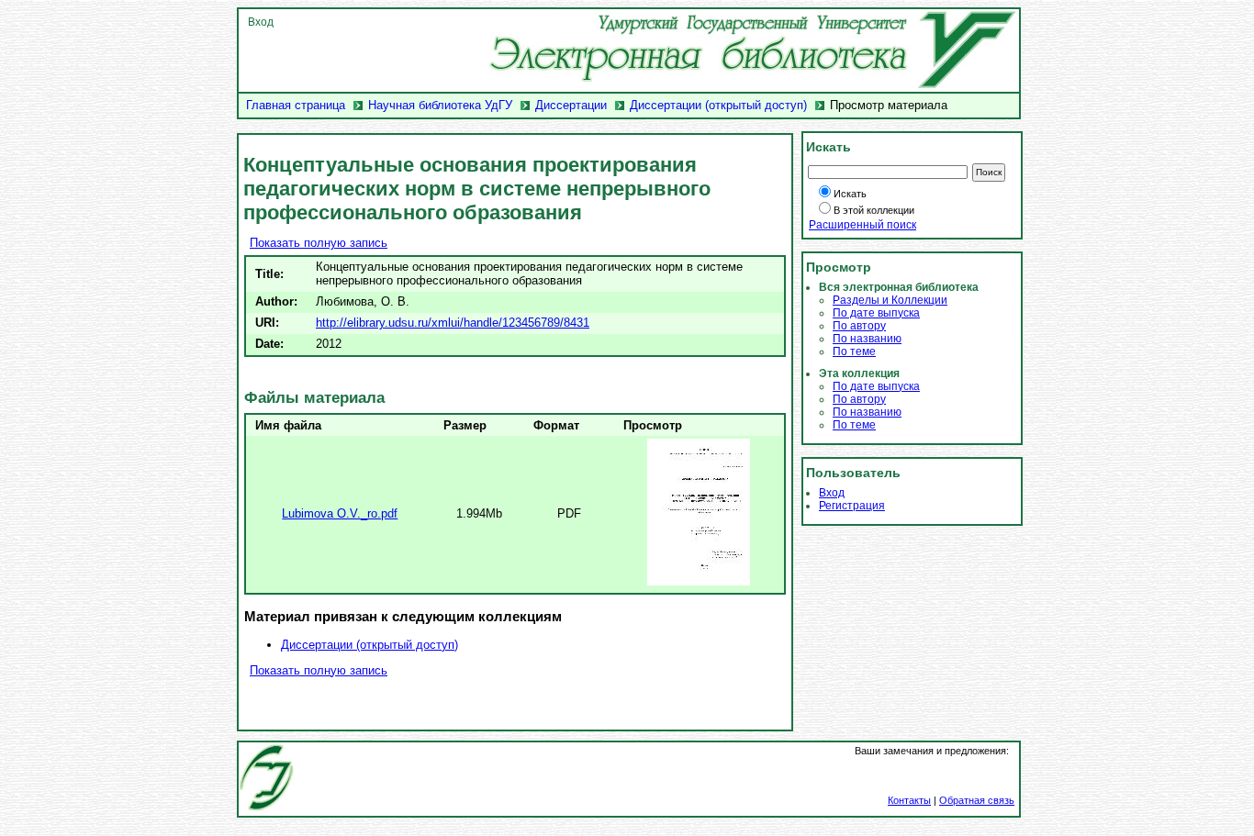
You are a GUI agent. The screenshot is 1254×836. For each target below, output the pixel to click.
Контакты (909, 800)
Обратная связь (976, 800)
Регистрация (852, 505)
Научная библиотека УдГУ (440, 105)
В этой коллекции (874, 210)
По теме (854, 351)
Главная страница (295, 105)
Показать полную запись (318, 243)
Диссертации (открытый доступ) (718, 105)
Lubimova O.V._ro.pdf (339, 513)
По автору (859, 325)
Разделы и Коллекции (890, 300)
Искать (850, 193)
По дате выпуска (876, 313)
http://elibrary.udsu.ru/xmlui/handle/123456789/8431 (452, 322)
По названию (867, 338)
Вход (261, 22)
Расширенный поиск (862, 224)
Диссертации (571, 105)
